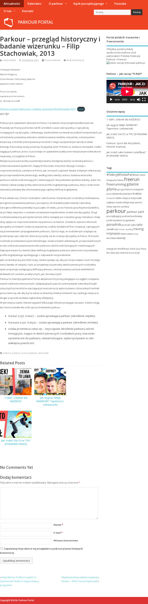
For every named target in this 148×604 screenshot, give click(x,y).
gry (122, 189)
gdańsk (133, 184)
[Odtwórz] (111, 99)
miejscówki (136, 198)
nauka (119, 202)
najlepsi (110, 202)
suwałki (110, 229)
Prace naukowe (52, 60)
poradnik (113, 224)
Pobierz (81, 109)
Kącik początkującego (88, 4)
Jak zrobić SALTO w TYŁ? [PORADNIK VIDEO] (16, 442)
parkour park (135, 212)
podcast (126, 216)
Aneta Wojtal (9, 60)
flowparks (111, 180)
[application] (127, 91)
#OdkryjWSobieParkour (122, 175)
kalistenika (117, 193)
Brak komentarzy (75, 60)
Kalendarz (34, 4)
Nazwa (58, 524)
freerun (132, 179)
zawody (120, 238)
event (142, 174)
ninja (126, 202)
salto (139, 225)
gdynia (111, 189)
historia (7, 353)
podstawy (136, 216)
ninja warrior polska (117, 206)
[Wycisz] (138, 99)
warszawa (126, 233)
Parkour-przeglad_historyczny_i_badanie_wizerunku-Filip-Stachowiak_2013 (37, 109)
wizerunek (43, 353)
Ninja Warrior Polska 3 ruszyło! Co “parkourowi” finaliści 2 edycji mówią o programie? (19, 581)
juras (109, 193)
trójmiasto (113, 233)
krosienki (110, 198)
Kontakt (28, 11)
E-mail (58, 532)
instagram (138, 189)
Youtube (120, 4)
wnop (135, 234)
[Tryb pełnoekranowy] (144, 99)
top (116, 229)
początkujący (113, 216)
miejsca (126, 198)
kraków (137, 193)
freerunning (116, 184)
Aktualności (12, 4)
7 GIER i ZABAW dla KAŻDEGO (15, 399)
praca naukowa (29, 353)
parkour (16, 353)
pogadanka (129, 220)
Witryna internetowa (66, 540)
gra (119, 189)
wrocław (111, 238)
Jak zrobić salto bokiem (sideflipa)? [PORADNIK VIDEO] (126, 154)
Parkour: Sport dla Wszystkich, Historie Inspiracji (123, 145)
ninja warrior (135, 202)
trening (138, 229)
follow (120, 180)
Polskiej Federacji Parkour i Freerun (123, 57)
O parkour (56, 4)
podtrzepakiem (114, 220)
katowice (127, 193)
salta (133, 224)
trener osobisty (126, 229)
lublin (119, 198)
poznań (126, 224)
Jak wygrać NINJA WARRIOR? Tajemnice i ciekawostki (50, 401)
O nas (8, 11)
